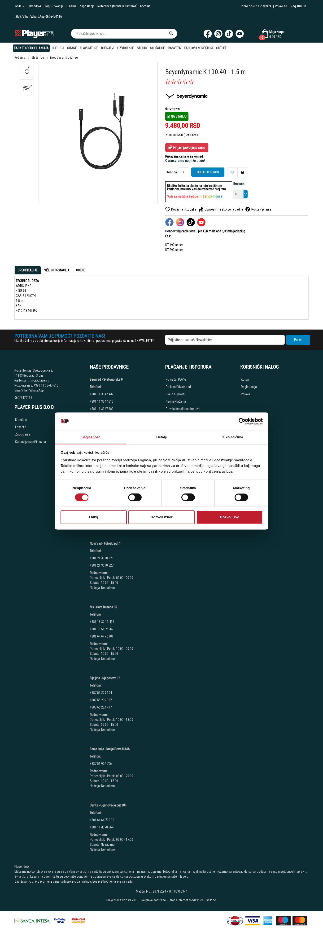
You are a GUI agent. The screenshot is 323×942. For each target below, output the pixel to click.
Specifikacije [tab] (28, 270)
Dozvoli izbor (162, 517)
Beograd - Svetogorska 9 (106, 379)
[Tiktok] (229, 34)
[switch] (135, 497)
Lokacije (58, 6)
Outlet (221, 48)
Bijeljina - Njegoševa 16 (105, 678)
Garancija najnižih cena (30, 442)
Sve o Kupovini (175, 394)
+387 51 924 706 (101, 764)
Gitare (72, 48)
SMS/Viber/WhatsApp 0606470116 (38, 16)
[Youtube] (239, 34)
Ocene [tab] (80, 270)
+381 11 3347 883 (101, 409)
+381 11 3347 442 (101, 394)
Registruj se (298, 6)
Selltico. (211, 900)
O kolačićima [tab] (232, 437)
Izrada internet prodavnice (186, 900)
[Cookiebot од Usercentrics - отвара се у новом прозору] (242, 421)
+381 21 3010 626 (101, 558)
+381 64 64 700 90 (102, 820)
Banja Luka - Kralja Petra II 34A (110, 749)
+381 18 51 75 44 (101, 629)
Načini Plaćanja (176, 401)
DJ (62, 48)
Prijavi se (281, 6)
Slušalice (157, 48)
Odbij (93, 517)
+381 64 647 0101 (101, 636)
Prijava (245, 394)
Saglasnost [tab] (90, 437)
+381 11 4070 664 (101, 827)
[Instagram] (218, 34)
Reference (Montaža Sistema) (117, 6)
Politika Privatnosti (178, 387)
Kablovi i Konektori (198, 48)
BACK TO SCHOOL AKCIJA (31, 48)
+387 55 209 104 (101, 693)
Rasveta (174, 48)
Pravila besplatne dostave (183, 409)
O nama (71, 6)
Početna (19, 57)
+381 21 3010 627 (101, 565)
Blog (47, 6)
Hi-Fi (54, 48)
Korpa (245, 379)
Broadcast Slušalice (64, 57)
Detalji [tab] (161, 437)
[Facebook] (207, 34)
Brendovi (35, 6)
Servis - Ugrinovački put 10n (108, 805)
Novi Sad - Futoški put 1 (105, 543)
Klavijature (89, 48)
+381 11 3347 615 (101, 401)
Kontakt (145, 6)
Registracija (249, 387)
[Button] (171, 34)
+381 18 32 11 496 (102, 622)
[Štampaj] (242, 172)
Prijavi (298, 339)
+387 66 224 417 (101, 707)
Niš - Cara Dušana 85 (103, 607)
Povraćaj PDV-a (176, 379)
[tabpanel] (161, 295)
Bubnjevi (107, 48)
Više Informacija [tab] (57, 270)
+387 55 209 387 (101, 700)
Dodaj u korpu (208, 172)
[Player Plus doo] (34, 33)
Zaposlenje (87, 6)
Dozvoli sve (229, 517)
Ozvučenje (125, 48)
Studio (142, 48)
